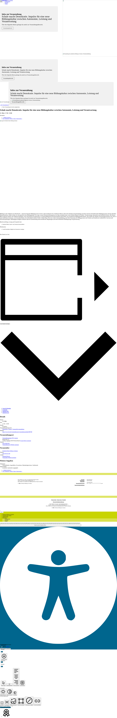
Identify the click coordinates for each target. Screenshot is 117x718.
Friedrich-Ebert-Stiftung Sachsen (10, 451)
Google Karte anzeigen (25, 440)
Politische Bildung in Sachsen (8, 514)
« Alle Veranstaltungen (4, 104)
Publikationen (7, 1)
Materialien (4, 0)
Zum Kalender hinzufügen (5, 323)
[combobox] (40, 525)
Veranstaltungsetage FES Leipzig (10, 438)
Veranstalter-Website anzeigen (9, 457)
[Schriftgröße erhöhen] (2, 647)
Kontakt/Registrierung (80, 483)
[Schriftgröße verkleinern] (2, 651)
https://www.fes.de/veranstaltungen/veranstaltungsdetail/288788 (17, 432)
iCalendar (4, 409)
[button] (0, 511)
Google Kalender (6, 408)
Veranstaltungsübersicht (7, 28)
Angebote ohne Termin (6, 515)
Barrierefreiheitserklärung (79, 485)
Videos (6, 3)
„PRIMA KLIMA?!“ (6, 117)
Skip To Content (3, 706)
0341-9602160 (6, 443)
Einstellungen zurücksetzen (5, 707)
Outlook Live (5, 412)
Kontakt (64, 499)
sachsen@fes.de (6, 456)
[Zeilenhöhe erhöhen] (2, 662)
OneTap (7, 646)
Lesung (10, 429)
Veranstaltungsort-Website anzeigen (10, 444)
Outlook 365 (5, 411)
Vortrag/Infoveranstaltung (18, 429)
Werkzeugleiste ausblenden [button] (5, 648)
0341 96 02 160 (6, 453)
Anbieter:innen (5, 516)
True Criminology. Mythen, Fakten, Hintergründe (12, 118)
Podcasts (6, 2)
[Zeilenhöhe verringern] (2, 666)
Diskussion (5, 429)
